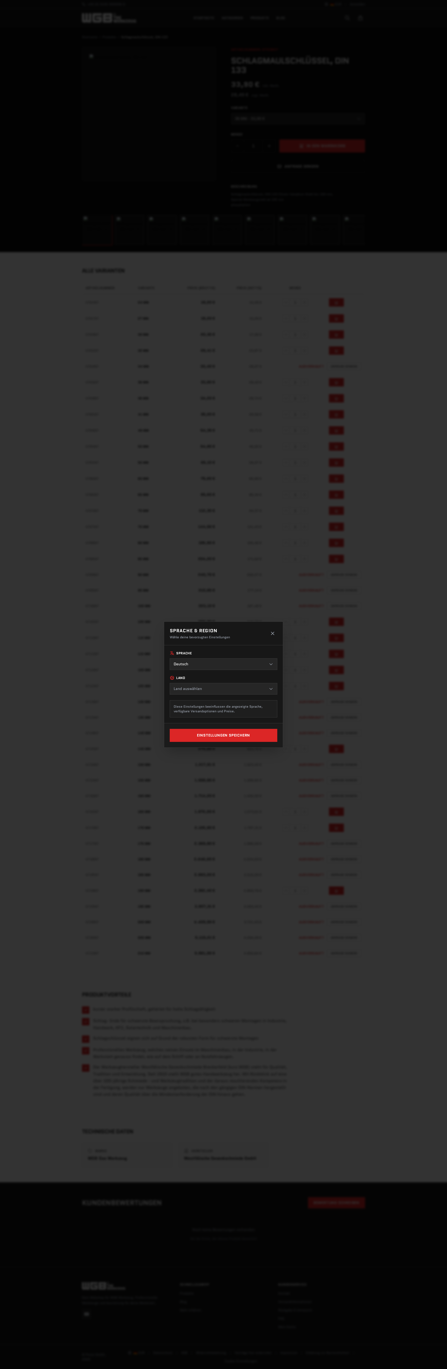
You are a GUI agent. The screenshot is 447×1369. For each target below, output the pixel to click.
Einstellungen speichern (223, 735)
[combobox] (223, 664)
